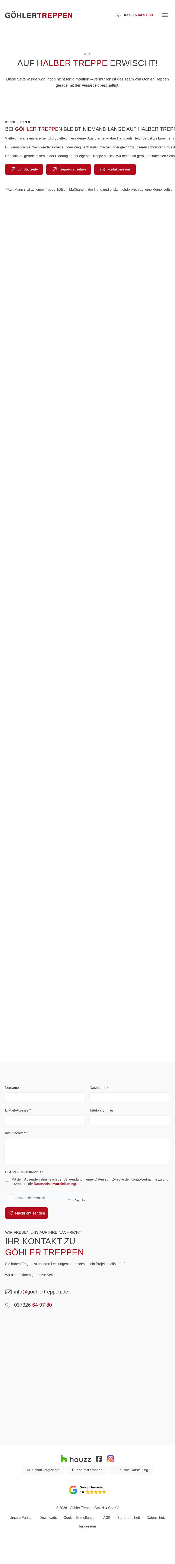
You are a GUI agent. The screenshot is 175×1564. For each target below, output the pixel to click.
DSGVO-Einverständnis (24, 1172)
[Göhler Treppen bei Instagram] (110, 1458)
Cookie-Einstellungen (80, 1517)
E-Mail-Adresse (18, 1110)
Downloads (48, 1517)
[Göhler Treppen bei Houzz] (76, 1458)
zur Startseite (28, 169)
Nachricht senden (30, 1213)
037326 (33, 1305)
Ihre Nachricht (16, 1133)
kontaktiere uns (119, 169)
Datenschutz (156, 1517)
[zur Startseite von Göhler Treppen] (57, 15)
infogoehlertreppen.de (41, 1292)
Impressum (87, 1526)
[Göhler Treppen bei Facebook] (99, 1459)
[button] (87, 1489)
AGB (107, 1517)
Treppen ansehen (72, 169)
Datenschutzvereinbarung (55, 1184)
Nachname (99, 1087)
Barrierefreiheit (128, 1517)
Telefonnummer (101, 1110)
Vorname (12, 1087)
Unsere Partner (21, 1517)
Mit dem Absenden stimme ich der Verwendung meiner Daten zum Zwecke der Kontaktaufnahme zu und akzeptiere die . (90, 1182)
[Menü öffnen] (165, 15)
